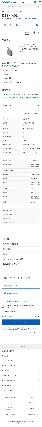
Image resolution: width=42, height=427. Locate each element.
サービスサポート (8, 371)
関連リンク (31, 403)
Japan (22, 2)
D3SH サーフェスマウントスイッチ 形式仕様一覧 (20, 18)
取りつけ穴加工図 (23, 94)
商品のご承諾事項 (10, 414)
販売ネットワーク (8, 385)
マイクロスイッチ (36, 6)
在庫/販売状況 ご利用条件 (10, 66)
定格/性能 (5, 94)
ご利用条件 (31, 408)
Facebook (32, 414)
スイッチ (27, 6)
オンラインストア (8, 390)
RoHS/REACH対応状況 (15, 98)
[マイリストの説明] (37, 25)
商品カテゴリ (18, 6)
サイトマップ (10, 403)
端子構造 (35, 94)
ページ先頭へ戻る (21, 346)
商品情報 (10, 6)
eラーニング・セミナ (9, 375)
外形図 (13, 94)
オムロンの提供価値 (8, 380)
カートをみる (34, 333)
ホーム (3, 6)
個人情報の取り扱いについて (10, 408)
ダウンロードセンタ (8, 366)
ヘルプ (31, 397)
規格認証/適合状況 (32, 98)
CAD (3, 98)
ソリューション (7, 361)
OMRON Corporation (10, 397)
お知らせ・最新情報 (8, 351)
